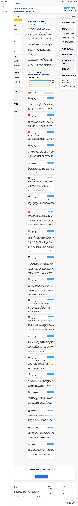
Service (49, 493)
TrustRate (63, 493)
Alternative (63, 490)
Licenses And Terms (70, 504)
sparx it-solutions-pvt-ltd (20, 3)
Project (49, 491)
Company (50, 488)
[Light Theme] (74, 1)
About (49, 486)
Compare (63, 491)
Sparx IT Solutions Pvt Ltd (33, 65)
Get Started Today (40, 476)
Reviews (63, 488)
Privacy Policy (63, 504)
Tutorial (49, 490)
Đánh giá (16, 16)
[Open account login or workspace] (76, 1)
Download (63, 486)
